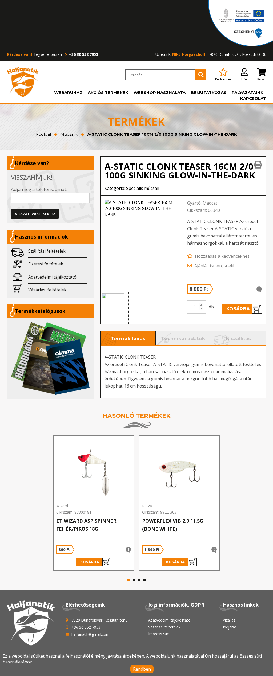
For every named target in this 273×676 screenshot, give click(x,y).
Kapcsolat (253, 98)
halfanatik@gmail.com (90, 634)
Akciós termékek (108, 92)
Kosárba (238, 308)
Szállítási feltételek (47, 251)
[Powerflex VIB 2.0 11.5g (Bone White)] (179, 468)
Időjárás (230, 627)
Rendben (142, 669)
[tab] (128, 338)
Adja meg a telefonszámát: (39, 189)
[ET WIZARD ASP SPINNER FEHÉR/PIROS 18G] (94, 468)
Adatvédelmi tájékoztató (52, 277)
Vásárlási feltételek (47, 290)
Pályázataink (247, 92)
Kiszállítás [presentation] (238, 339)
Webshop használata (160, 92)
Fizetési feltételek (45, 264)
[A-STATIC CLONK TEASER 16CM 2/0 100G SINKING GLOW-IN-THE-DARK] (142, 244)
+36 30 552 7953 (83, 54)
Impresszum (159, 633)
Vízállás (229, 620)
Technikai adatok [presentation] (183, 339)
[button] (114, 308)
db (211, 307)
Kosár (261, 79)
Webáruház (68, 92)
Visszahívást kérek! (35, 213)
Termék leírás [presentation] (128, 339)
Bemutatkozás (208, 92)
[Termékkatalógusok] (50, 358)
